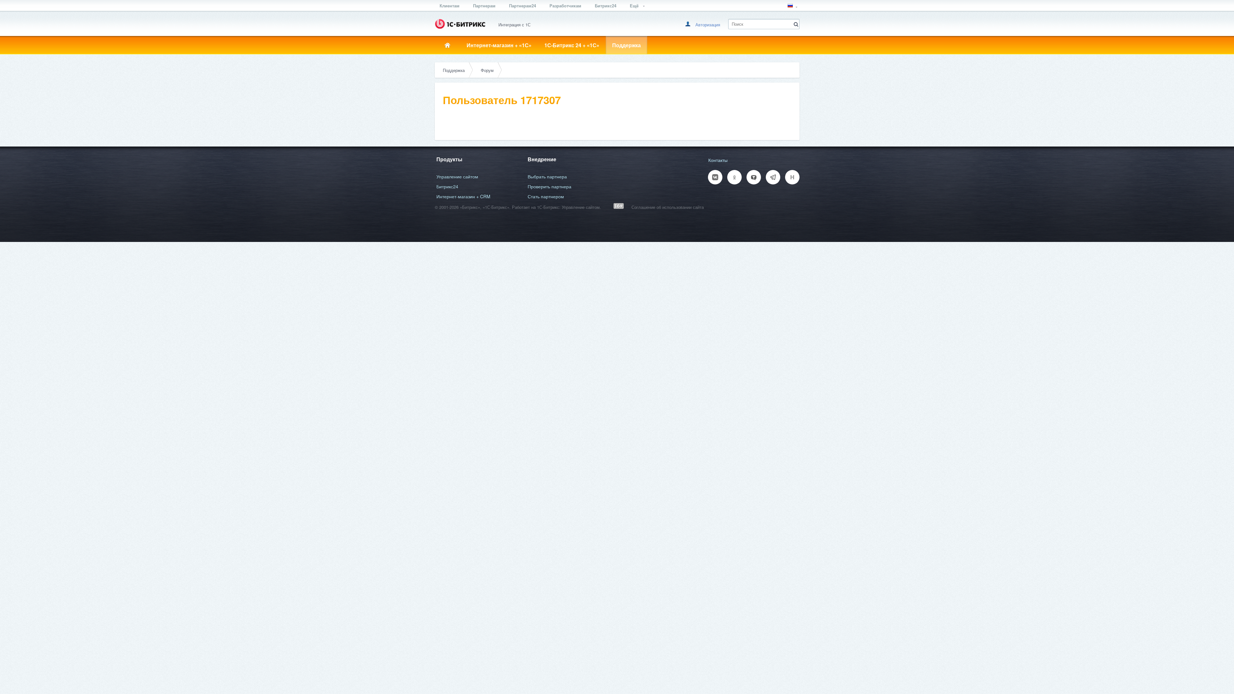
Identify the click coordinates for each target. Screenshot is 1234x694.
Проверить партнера (549, 186)
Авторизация (707, 25)
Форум (487, 70)
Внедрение (542, 159)
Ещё (635, 6)
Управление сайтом (457, 176)
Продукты (449, 159)
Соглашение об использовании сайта (667, 207)
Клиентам (450, 6)
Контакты (718, 160)
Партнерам (484, 6)
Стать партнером (546, 196)
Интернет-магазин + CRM (463, 196)
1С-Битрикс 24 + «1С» (571, 45)
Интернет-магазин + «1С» (499, 45)
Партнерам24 (522, 6)
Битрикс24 (605, 6)
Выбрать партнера (547, 176)
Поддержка (626, 45)
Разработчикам (565, 6)
